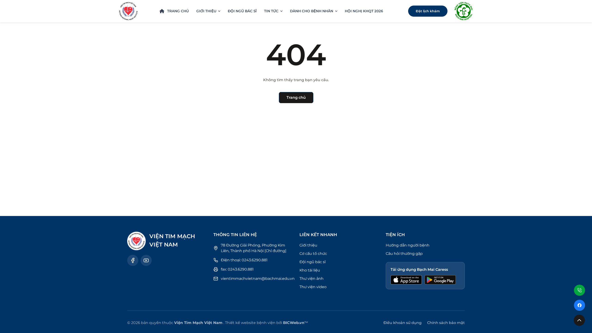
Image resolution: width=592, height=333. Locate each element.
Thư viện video (313, 287)
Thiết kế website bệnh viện (250, 323)
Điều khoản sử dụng (402, 323)
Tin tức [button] (271, 11)
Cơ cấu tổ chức (313, 253)
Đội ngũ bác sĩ (242, 11)
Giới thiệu (308, 245)
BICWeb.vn (293, 323)
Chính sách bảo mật (446, 323)
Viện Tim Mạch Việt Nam (198, 323)
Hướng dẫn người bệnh (407, 245)
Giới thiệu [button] (206, 11)
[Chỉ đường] (275, 251)
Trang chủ (178, 11)
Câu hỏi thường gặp (404, 253)
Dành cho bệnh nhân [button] (311, 11)
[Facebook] (579, 305)
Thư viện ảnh (311, 278)
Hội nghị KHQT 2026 (364, 11)
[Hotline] (579, 288)
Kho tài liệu (309, 270)
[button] (579, 320)
